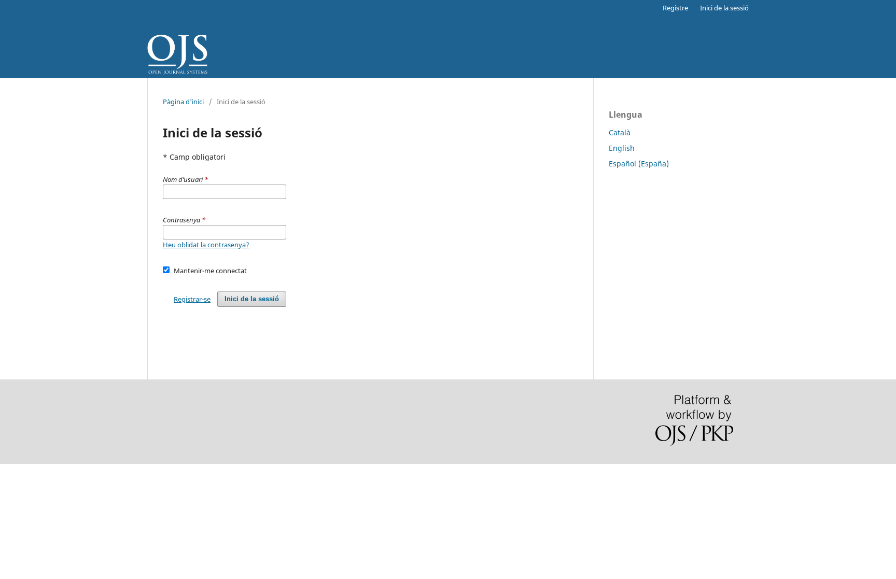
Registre (675, 7)
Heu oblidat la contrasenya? (206, 244)
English (622, 148)
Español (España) (639, 163)
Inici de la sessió (724, 7)
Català (620, 132)
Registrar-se (192, 299)
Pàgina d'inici (183, 101)
